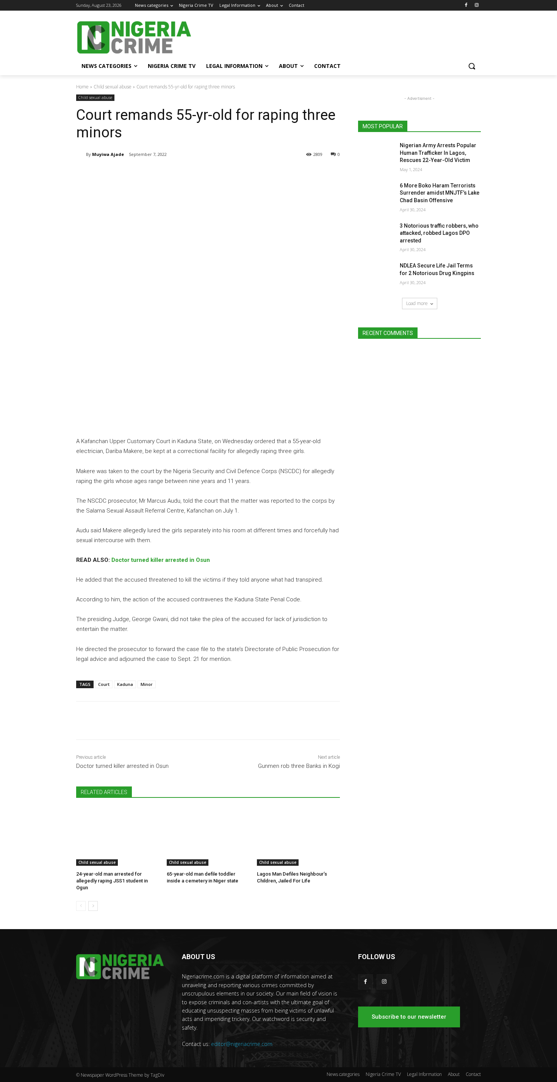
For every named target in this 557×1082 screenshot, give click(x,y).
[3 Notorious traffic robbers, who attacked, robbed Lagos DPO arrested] (376, 235)
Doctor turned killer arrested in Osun (160, 560)
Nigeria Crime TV (383, 1074)
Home (82, 86)
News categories (343, 1074)
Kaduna (125, 684)
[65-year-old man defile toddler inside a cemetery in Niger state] (208, 837)
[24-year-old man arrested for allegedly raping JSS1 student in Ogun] (117, 837)
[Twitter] (165, 173)
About (454, 1074)
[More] (201, 173)
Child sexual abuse (112, 86)
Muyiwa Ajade (108, 154)
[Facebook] (466, 5)
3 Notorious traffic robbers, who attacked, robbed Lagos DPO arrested (439, 233)
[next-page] (93, 906)
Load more (417, 303)
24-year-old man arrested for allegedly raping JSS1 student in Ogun (112, 880)
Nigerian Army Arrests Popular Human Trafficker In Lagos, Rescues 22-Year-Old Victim (438, 152)
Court (104, 684)
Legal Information (424, 1074)
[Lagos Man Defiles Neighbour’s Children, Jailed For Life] (298, 837)
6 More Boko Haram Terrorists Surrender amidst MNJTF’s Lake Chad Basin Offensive (439, 192)
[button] (472, 66)
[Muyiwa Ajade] (81, 154)
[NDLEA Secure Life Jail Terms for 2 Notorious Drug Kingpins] (376, 275)
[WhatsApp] (183, 173)
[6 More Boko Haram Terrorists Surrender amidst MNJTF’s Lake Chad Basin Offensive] (376, 195)
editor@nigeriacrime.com (241, 1043)
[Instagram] (476, 5)
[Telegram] (148, 173)
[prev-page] (81, 906)
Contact (473, 1074)
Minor (147, 684)
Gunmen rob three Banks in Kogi (299, 766)
